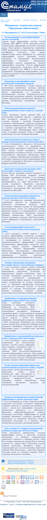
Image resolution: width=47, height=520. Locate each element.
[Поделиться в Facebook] (23, 477)
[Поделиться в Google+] (8, 477)
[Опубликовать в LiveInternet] (37, 477)
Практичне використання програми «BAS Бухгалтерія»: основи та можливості (21, 170)
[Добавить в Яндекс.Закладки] (18, 482)
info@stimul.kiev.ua (36, 501)
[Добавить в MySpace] (37, 482)
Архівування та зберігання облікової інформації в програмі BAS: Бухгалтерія (19, 299)
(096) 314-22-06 (39, 1)
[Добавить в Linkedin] (13, 477)
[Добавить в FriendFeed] (27, 482)
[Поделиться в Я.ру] (32, 482)
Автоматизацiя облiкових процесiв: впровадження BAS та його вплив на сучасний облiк (22, 110)
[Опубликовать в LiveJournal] (4, 482)
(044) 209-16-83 (39, 4)
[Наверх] (4, 487)
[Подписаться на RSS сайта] (4, 477)
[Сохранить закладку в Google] (13, 482)
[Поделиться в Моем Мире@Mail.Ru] (8, 482)
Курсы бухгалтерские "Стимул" (21, 461)
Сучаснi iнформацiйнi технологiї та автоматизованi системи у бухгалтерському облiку (21, 229)
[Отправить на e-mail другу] (42, 482)
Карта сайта (42, 504)
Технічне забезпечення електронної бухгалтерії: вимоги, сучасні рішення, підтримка (23, 264)
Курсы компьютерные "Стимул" (21, 463)
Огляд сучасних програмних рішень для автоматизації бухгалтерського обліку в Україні (23, 366)
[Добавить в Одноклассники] (42, 477)
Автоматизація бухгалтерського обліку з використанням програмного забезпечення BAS (23, 141)
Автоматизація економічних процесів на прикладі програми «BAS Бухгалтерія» (21, 197)
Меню (4, 15)
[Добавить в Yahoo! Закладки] (23, 482)
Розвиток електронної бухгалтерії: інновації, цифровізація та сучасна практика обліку (22, 398)
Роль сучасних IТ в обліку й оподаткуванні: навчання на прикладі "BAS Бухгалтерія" (22, 429)
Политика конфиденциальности (26, 504)
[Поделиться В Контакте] (27, 477)
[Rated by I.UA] (21, 517)
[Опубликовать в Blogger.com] (18, 477)
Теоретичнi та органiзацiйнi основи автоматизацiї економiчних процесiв (18, 82)
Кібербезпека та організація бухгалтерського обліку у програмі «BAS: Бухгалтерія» (23, 337)
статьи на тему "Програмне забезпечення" (21, 470)
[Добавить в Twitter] (32, 477)
